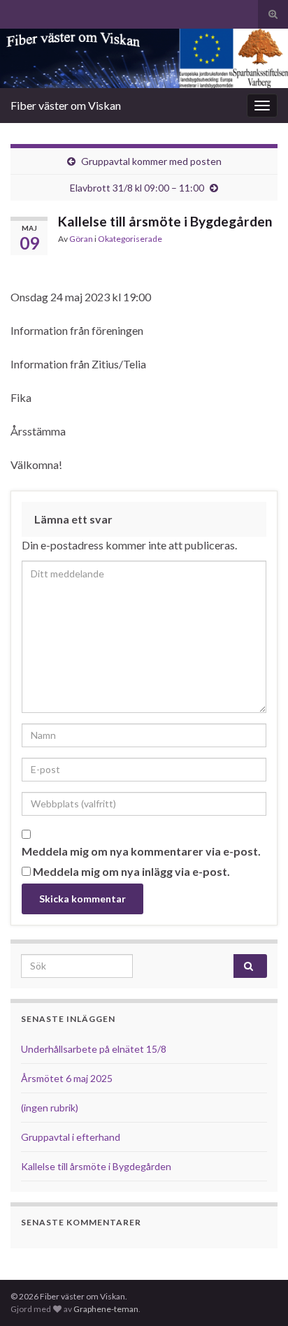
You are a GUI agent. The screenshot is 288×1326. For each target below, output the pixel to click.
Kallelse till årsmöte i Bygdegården (96, 1166)
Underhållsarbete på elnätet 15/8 (93, 1049)
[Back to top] (256, 1294)
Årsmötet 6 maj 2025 (67, 1078)
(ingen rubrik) (49, 1108)
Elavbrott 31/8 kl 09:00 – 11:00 (137, 188)
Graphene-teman (105, 1309)
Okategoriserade (130, 238)
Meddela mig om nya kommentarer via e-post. (141, 851)
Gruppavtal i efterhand (71, 1137)
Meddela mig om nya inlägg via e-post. (131, 871)
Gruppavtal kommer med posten (151, 161)
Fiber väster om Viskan (65, 105)
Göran (81, 238)
